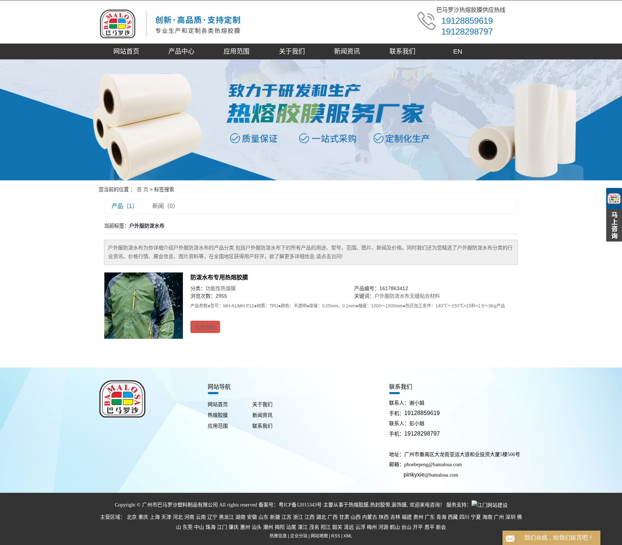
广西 (333, 517)
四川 (464, 517)
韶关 (337, 527)
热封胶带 (380, 505)
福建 (407, 517)
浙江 (298, 517)
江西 (310, 517)
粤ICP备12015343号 (300, 505)
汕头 (257, 527)
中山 (199, 527)
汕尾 (291, 527)
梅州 (372, 527)
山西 (356, 517)
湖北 (321, 517)
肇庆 (234, 527)
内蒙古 (369, 517)
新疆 (275, 517)
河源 (383, 527)
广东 (430, 517)
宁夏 (476, 517)
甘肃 (344, 517)
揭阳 (280, 527)
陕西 (384, 517)
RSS (335, 536)
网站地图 (319, 536)
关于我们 (292, 51)
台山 (406, 527)
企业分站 (298, 536)
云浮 (360, 527)
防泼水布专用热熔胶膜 (219, 277)
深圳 (510, 517)
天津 (166, 517)
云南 (201, 517)
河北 (178, 517)
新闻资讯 (347, 51)
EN (457, 51)
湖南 (240, 517)
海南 (487, 517)
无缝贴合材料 (425, 296)
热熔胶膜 (218, 415)
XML (347, 536)
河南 (189, 517)
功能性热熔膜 (221, 288)
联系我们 (402, 51)
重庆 (143, 517)
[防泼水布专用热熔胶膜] (143, 305)
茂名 (314, 527)
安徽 (252, 517)
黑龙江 (226, 517)
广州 (499, 517)
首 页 (142, 189)
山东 (263, 517)
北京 (132, 517)
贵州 (418, 517)
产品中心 (181, 51)
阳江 (326, 527)
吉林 (395, 517)
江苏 (286, 517)
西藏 (453, 517)
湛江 (303, 527)
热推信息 (278, 536)
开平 (418, 527)
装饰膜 (399, 505)
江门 (222, 527)
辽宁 (212, 517)
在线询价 (205, 327)
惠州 (245, 527)
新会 (441, 527)
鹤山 (395, 527)
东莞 (187, 527)
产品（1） (125, 206)
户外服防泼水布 (392, 296)
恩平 (429, 527)
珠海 (211, 527)
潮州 (268, 527)
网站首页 (126, 51)
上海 (155, 517)
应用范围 (236, 51)
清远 (349, 527)
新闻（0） (165, 206)
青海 (441, 517)
